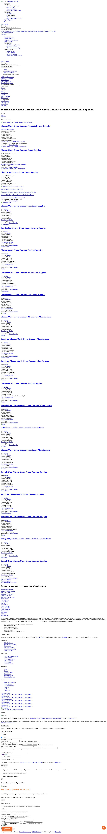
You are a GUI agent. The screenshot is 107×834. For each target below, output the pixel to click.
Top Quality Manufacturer (26, 539)
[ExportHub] (4, 24)
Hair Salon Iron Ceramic (7, 594)
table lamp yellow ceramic (7, 597)
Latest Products (5, 696)
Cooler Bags (33, 31)
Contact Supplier (13, 145)
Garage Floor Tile (5, 607)
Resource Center (8, 675)
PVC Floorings (5, 102)
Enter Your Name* (6, 814)
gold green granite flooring (8, 591)
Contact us (64, 637)
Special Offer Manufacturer (26, 405)
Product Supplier (22, 250)
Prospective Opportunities (11, 40)
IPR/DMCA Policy (37, 762)
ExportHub (58, 762)
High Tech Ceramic (6, 592)
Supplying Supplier (22, 494)
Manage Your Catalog (10, 649)
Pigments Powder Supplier (26, 126)
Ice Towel (3, 31)
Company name (5, 743)
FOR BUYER (8, 43)
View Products (11, 52)
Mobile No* (23, 821)
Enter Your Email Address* (8, 816)
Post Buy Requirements (13, 45)
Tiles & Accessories (6, 81)
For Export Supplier (23, 206)
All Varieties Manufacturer (26, 317)
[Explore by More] (6, 581)
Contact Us (7, 690)
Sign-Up (10, 20)
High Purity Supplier (19, 172)
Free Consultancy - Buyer (14, 10)
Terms (21, 762)
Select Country (5, 746)
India (2, 91)
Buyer (4, 734)
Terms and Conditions (10, 682)
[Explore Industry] (6, 579)
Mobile (40, 748)
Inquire (6, 209)
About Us (6, 687)
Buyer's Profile (8, 657)
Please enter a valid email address (28, 741)
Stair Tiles (3, 613)
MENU (4, 34)
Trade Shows (7, 674)
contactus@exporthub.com (8, 722)
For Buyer (7, 4)
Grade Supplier (21, 150)
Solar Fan (14, 31)
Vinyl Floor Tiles (5, 609)
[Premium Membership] (7, 129)
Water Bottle (40, 31)
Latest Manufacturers (6, 699)
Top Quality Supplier (23, 228)
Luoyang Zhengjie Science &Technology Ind (13, 141)
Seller (4, 737)
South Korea (4, 93)
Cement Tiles (4, 604)
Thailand (3, 94)
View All (53, 31)
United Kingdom (5, 96)
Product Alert (10, 7)
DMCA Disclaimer (9, 685)
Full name (3, 739)
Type (2, 26)
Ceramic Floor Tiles (6, 595)
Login (7, 61)
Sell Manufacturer (22, 428)
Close (2, 800)
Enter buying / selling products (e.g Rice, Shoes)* (14, 823)
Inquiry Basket (5, 145)
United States (4, 98)
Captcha (3, 756)
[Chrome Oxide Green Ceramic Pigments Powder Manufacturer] (17, 122)
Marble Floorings (5, 606)
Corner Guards (5, 80)
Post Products (11, 13)
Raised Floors (4, 104)
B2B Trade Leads (8, 660)
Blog (5, 669)
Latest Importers (5, 702)
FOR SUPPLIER (9, 49)
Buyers (2, 115)
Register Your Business (10, 644)
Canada (3, 88)
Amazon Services (8, 41)
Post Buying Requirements (11, 656)
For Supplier (8, 12)
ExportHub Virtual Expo (7, 828)
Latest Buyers (4, 705)
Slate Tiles (3, 105)
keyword (3, 27)
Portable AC (47, 31)
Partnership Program (9, 677)
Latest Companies (5, 693)
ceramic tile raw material (7, 589)
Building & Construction (7, 77)
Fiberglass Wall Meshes (7, 78)
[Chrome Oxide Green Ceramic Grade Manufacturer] (14, 146)
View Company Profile (7, 220)
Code (2, 748)
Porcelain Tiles (4, 615)
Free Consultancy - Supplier (14, 18)
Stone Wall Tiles (5, 610)
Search (2, 86)
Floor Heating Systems (7, 83)
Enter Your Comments (6, 752)
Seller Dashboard (8, 643)
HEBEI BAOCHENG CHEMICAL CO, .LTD (13, 164)
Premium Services (12, 17)
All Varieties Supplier (23, 272)
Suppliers (3, 116)
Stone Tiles (4, 612)
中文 (5, 21)
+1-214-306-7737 (41, 637)
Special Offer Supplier (24, 472)
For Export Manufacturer (25, 450)
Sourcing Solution (12, 9)
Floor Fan (27, 31)
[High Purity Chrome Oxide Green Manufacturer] (13, 168)
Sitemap (6, 671)
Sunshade (8, 31)
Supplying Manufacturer (25, 339)
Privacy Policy (8, 684)
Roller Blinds (20, 31)
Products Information (9, 659)
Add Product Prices (9, 647)
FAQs (5, 688)
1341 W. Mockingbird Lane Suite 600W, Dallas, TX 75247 (46, 718)
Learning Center (8, 672)
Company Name (5, 818)
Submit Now (4, 765)
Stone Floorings (5, 101)
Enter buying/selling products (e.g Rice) (11, 744)
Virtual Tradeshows (9, 38)
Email (2, 741)
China (2, 89)
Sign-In (6, 20)
